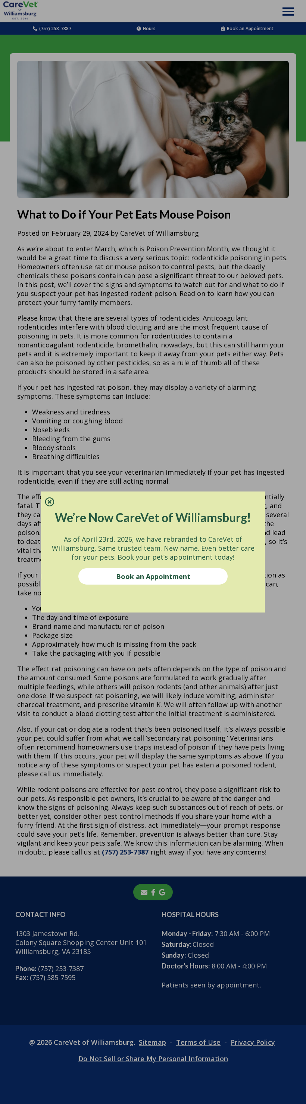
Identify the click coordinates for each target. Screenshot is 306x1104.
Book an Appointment (153, 576)
